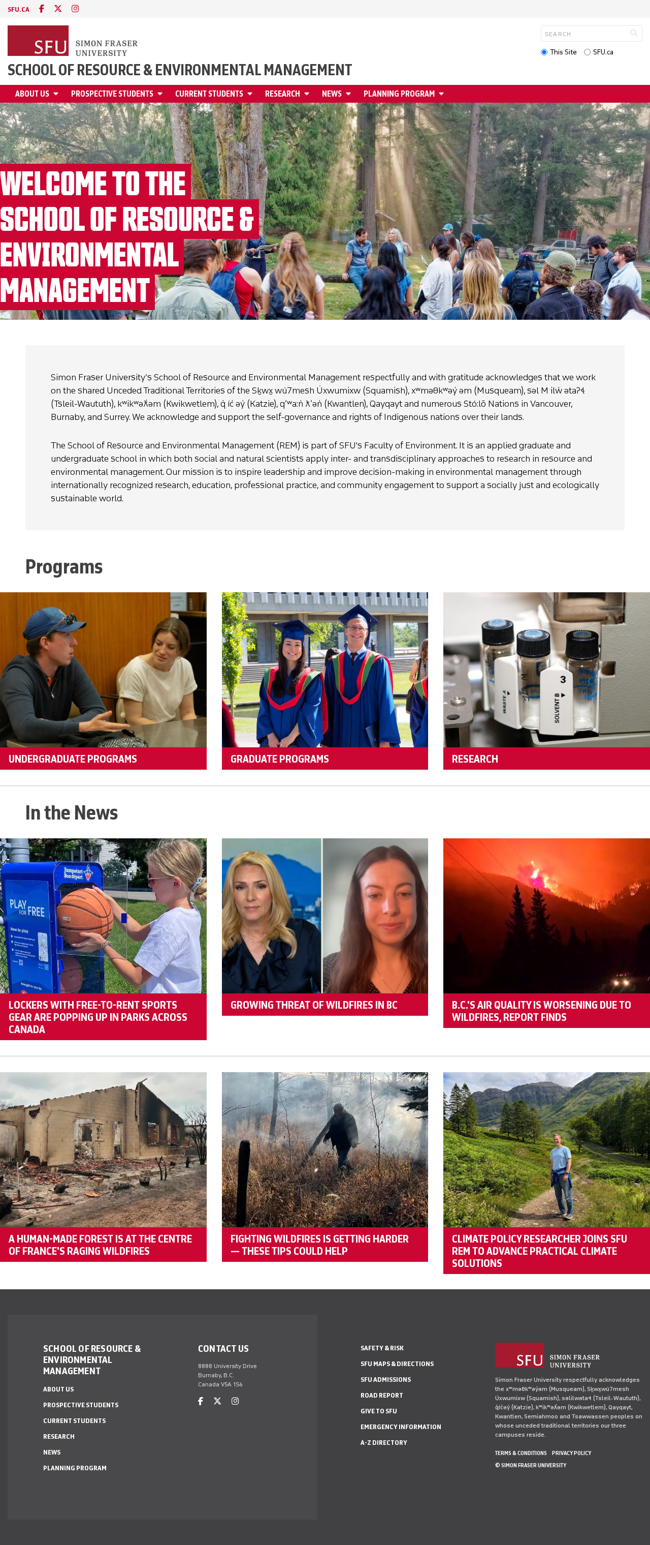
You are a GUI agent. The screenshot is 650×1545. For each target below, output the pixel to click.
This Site (563, 52)
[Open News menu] (350, 94)
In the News (71, 812)
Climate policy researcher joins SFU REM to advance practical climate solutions (539, 1250)
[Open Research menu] (308, 94)
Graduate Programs (280, 758)
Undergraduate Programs (73, 758)
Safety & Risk (382, 1348)
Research (282, 94)
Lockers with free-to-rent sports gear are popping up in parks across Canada (98, 1016)
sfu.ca (18, 9)
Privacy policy (571, 1453)
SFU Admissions (386, 1379)
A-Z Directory (384, 1442)
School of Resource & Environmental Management (180, 70)
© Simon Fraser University (530, 1465)
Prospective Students (112, 94)
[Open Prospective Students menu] (161, 94)
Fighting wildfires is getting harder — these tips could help (320, 1244)
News (332, 94)
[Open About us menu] (57, 94)
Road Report (382, 1395)
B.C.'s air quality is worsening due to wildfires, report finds (541, 1010)
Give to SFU (379, 1411)
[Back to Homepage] (74, 41)
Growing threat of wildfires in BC (314, 1004)
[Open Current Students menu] (251, 94)
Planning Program (399, 94)
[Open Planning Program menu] (443, 94)
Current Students (209, 94)
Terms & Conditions (521, 1453)
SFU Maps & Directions (397, 1363)
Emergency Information (401, 1426)
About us (32, 94)
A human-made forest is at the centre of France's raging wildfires (100, 1244)
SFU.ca (603, 52)
